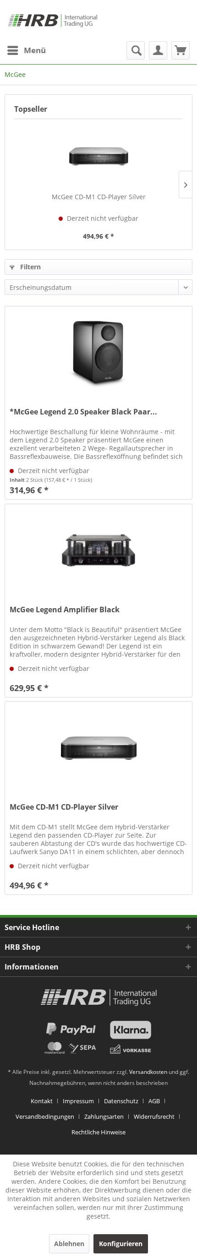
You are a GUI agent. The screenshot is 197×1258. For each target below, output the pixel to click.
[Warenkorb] (180, 50)
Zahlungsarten (104, 1116)
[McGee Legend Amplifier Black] (98, 550)
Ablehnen (69, 1243)
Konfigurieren (120, 1243)
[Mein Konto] (158, 50)
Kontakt (42, 1101)
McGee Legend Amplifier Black (65, 610)
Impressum (78, 1101)
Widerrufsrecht (154, 1116)
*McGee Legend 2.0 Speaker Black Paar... (83, 412)
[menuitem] (26, 50)
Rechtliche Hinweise (98, 1132)
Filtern (29, 266)
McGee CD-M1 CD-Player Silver (99, 196)
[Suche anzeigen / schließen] (135, 50)
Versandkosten (148, 1072)
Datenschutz (121, 1101)
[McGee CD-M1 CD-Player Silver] (98, 156)
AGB (154, 1101)
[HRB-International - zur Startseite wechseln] (52, 21)
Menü (35, 50)
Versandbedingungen (45, 1116)
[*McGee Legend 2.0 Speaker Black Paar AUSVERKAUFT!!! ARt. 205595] (98, 352)
